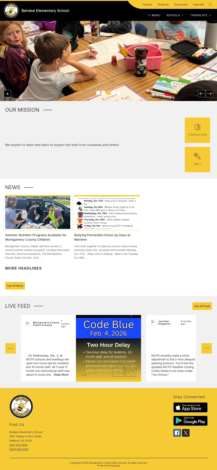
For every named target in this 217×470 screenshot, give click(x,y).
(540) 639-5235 (18, 449)
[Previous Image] (201, 93)
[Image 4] (113, 93)
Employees (181, 4)
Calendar (198, 4)
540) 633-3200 (18, 445)
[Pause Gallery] (7, 93)
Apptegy (115, 465)
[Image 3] (108, 93)
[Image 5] (119, 93)
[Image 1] (98, 93)
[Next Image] (209, 93)
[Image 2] (103, 93)
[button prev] (10, 348)
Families (147, 4)
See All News (15, 285)
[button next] (130, 371)
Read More (61, 374)
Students (163, 4)
